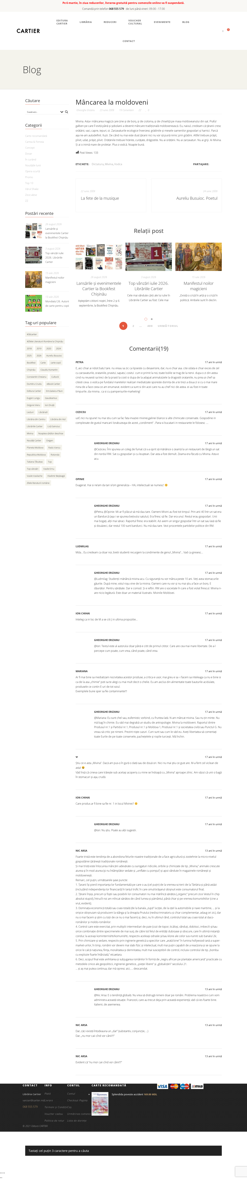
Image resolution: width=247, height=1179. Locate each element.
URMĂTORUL (168, 326)
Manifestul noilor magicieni (199, 285)
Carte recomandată (36, 135)
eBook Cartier (53, 383)
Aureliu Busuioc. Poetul (196, 198)
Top (50, 461)
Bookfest (31, 362)
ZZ (140, 110)
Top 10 (29, 183)
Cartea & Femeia (34, 141)
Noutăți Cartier (34, 440)
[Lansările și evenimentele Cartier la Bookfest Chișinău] (99, 257)
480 (150, 326)
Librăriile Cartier (35, 426)
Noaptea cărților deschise (50, 433)
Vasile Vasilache (34, 475)
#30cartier (32, 334)
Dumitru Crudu (34, 383)
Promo (29, 177)
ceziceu (81, 412)
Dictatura (98, 164)
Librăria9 (43, 412)
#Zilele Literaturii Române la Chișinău (45, 341)
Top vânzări (32, 468)
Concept (30, 147)
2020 (48, 348)
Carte (43, 362)
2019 (39, 348)
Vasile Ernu (48, 468)
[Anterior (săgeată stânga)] (0, 1177)
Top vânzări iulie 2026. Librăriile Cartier (149, 285)
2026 (39, 355)
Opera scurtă (32, 171)
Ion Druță (49, 405)
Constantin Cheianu (36, 376)
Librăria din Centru (36, 419)
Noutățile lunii (33, 165)
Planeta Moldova (35, 447)
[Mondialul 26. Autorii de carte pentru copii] (33, 303)
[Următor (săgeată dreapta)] (1, 1177)
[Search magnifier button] (66, 112)
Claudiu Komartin (49, 369)
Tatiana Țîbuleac (35, 461)
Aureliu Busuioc (54, 355)
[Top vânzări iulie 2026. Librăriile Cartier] (149, 257)
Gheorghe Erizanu (106, 443)
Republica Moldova (36, 454)
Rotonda (55, 454)
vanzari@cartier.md (34, 1100)
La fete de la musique (100, 198)
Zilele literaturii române (38, 482)
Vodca (118, 164)
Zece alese (31, 194)
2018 (29, 348)
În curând (30, 159)
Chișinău (31, 369)
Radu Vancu (54, 447)
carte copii (56, 362)
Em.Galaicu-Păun (54, 390)
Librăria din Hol (58, 419)
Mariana (82, 671)
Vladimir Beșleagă (56, 475)
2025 (29, 355)
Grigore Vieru (33, 405)
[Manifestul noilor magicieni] (198, 257)
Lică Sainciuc (54, 426)
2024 (58, 348)
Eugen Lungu (33, 398)
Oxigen (49, 440)
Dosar (28, 153)
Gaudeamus (51, 398)
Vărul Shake (31, 189)
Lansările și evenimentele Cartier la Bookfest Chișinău (98, 288)
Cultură (55, 376)
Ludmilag (82, 546)
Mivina (109, 164)
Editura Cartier (34, 390)
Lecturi (30, 412)
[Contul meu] (217, 31)
